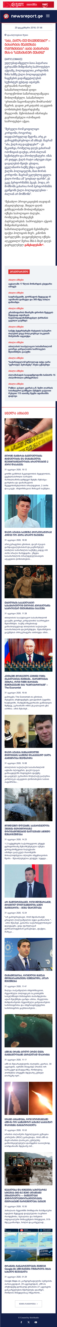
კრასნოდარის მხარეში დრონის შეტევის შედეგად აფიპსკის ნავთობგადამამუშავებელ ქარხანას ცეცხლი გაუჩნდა (30, 316)
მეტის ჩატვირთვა (27, 1304)
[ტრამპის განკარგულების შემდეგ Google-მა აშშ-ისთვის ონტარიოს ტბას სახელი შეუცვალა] (28, 1245)
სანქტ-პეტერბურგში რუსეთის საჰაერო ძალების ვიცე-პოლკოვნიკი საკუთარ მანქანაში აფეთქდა (29, 333)
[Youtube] (36, 1322)
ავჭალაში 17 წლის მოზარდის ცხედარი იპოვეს (30, 285)
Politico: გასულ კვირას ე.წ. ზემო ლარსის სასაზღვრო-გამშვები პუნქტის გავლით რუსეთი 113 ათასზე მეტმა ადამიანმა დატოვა (30, 392)
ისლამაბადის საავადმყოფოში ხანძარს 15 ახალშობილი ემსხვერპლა (31, 376)
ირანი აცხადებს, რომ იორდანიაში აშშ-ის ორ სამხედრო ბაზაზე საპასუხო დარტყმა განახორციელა (28, 1122)
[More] (43, 257)
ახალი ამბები (16, 280)
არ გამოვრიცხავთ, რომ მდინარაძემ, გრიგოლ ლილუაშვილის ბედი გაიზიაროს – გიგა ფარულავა (28, 905)
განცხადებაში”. (34, 244)
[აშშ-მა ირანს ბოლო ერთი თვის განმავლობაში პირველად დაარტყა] (28, 1030)
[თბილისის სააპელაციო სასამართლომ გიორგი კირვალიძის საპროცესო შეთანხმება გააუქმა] (28, 581)
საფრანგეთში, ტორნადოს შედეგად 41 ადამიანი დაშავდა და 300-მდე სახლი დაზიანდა (29, 299)
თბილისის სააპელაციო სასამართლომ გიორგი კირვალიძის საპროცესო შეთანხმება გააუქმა (30, 349)
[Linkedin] (29, 257)
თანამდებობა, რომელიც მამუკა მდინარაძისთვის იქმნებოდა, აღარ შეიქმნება (27, 978)
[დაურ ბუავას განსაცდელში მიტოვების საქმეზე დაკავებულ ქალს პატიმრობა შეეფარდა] (28, 731)
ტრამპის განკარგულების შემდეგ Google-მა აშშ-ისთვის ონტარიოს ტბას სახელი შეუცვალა (28, 1269)
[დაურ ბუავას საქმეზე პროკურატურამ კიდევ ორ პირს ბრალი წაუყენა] (28, 511)
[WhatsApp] (22, 257)
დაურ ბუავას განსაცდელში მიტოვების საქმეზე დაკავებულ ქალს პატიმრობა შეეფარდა (28, 755)
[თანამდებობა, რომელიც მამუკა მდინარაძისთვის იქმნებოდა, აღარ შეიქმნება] (28, 954)
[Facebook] (8, 257)
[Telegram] (36, 257)
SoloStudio (34, 1317)
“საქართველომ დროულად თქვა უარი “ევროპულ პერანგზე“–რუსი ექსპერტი (29, 363)
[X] (15, 257)
